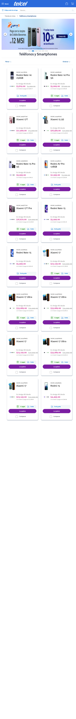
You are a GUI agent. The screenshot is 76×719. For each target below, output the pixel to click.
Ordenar (65, 62)
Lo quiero (22, 100)
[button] (5, 34)
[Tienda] (64, 3)
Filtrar (7, 62)
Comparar (22, 106)
